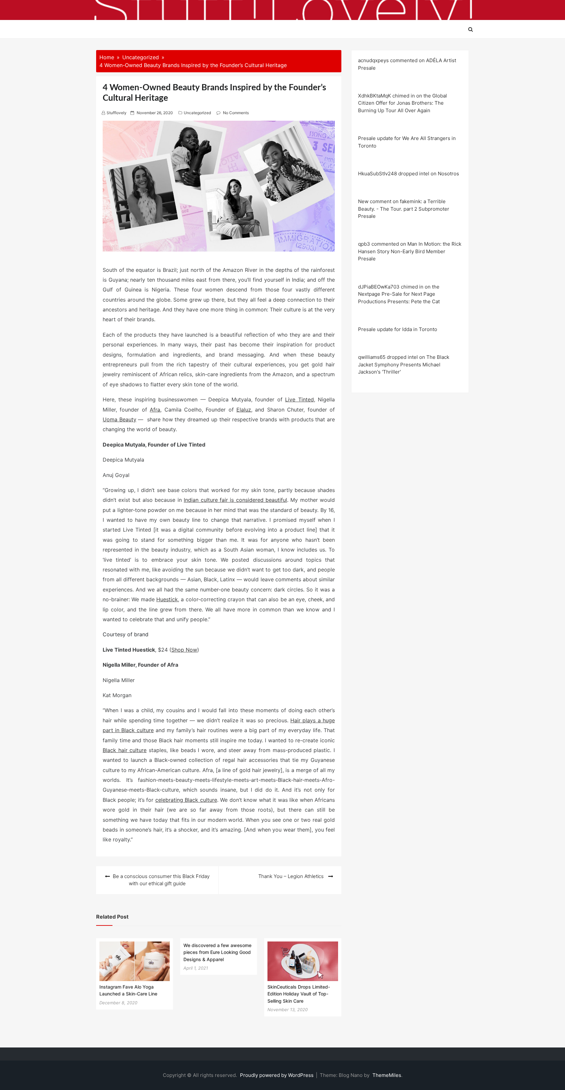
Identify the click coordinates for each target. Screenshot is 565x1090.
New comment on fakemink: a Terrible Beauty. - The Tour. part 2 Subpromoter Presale (403, 208)
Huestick (167, 599)
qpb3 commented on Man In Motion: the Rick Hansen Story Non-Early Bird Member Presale (409, 251)
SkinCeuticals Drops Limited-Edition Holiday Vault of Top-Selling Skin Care (298, 994)
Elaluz (243, 409)
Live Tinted (299, 399)
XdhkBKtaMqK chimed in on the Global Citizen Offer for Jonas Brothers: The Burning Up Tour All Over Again (402, 103)
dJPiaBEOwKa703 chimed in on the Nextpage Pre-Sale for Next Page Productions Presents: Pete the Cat (399, 294)
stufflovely (117, 112)
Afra (155, 409)
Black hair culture (124, 750)
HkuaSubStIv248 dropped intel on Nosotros (408, 173)
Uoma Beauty (119, 419)
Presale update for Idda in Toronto (397, 329)
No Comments (236, 112)
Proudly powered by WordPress (277, 1075)
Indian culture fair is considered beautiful (235, 500)
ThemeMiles (386, 1075)
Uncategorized (197, 112)
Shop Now (184, 649)
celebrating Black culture (186, 800)
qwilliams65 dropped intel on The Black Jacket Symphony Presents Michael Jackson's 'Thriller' (403, 364)
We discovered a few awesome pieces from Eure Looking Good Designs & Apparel (217, 952)
